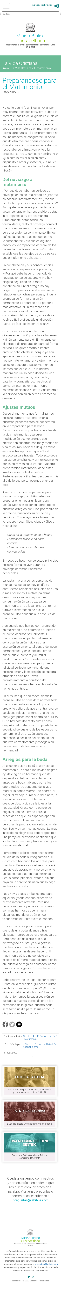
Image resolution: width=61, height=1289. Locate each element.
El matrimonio (42, 68)
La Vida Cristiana (21, 68)
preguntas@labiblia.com (46, 1264)
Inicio (5, 68)
